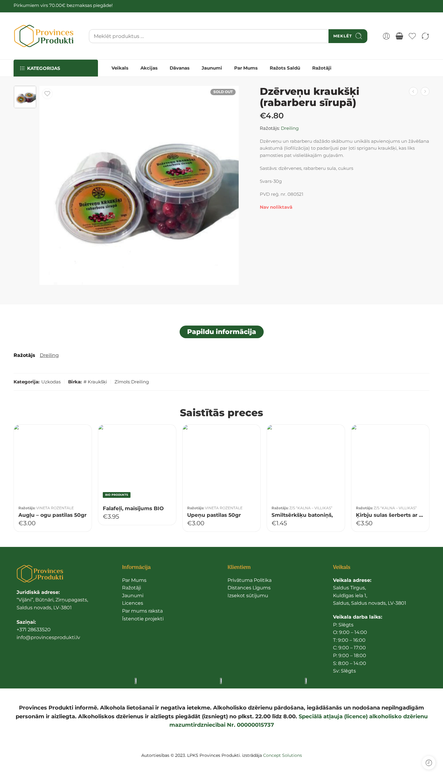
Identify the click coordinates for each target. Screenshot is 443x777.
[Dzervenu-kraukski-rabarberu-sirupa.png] (25, 97)
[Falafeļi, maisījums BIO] (137, 463)
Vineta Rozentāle (55, 508)
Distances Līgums (249, 588)
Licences (132, 603)
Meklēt (342, 35)
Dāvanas (180, 68)
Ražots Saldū (285, 68)
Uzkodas (51, 382)
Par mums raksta (142, 611)
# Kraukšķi (95, 382)
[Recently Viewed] (428, 762)
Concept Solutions (282, 755)
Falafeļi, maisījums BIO (133, 508)
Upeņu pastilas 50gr (214, 515)
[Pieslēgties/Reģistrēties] (386, 36)
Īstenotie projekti (143, 619)
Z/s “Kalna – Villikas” (310, 508)
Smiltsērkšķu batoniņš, (302, 515)
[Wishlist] (47, 93)
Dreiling (290, 128)
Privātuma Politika (250, 580)
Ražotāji (321, 68)
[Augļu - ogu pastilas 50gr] (53, 463)
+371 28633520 (34, 629)
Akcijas (149, 68)
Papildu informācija (221, 331)
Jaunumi (212, 68)
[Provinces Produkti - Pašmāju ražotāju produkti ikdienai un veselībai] (44, 36)
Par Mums (246, 68)
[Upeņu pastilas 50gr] (221, 463)
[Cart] (399, 36)
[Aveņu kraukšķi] (413, 91)
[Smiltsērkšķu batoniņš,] (306, 463)
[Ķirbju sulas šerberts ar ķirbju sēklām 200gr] (390, 463)
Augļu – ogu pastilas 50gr (52, 515)
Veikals (120, 68)
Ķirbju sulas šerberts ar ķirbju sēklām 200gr (390, 515)
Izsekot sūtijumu (248, 595)
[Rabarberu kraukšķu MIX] (425, 91)
